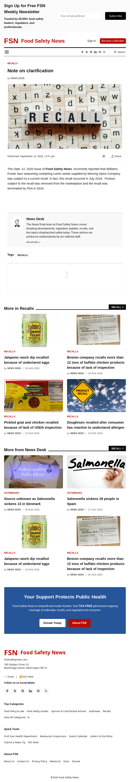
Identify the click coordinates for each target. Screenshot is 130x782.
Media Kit (55, 761)
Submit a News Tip (14, 742)
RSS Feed (33, 742)
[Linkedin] (95, 52)
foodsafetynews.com (15, 659)
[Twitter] (86, 52)
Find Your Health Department (20, 736)
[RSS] (104, 52)
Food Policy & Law (14, 711)
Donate (76, 761)
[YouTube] (100, 52)
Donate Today (52, 623)
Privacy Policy (39, 761)
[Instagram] (91, 52)
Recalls (12, 63)
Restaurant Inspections (53, 736)
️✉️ (9, 676)
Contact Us (23, 761)
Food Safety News (69, 777)
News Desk (18, 78)
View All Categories (15, 717)
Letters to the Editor (101, 736)
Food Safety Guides (37, 711)
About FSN (79, 623)
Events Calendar (78, 736)
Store (66, 761)
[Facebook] (82, 52)
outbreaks (11, 492)
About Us (9, 761)
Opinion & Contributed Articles (68, 711)
